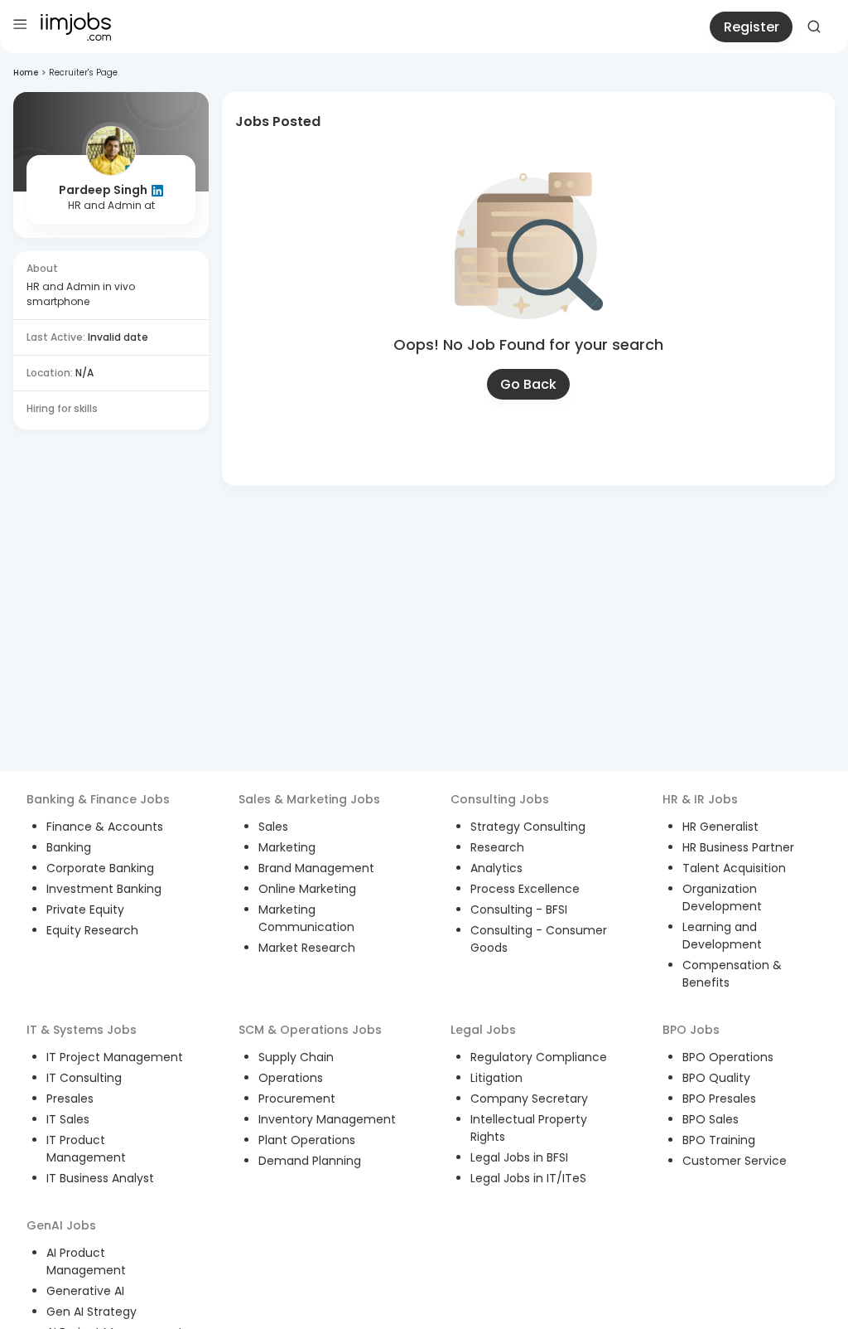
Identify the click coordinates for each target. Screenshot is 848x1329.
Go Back (528, 384)
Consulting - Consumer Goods (538, 939)
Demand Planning (309, 1160)
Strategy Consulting (527, 826)
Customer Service (734, 1160)
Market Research (306, 947)
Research (497, 847)
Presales (70, 1098)
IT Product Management (86, 1149)
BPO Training (718, 1140)
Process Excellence (525, 888)
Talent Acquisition (734, 868)
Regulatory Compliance (538, 1057)
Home (25, 72)
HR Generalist (720, 826)
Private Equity (85, 909)
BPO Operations (727, 1057)
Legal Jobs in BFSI (519, 1157)
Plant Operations (306, 1140)
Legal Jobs (483, 1029)
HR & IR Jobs (700, 799)
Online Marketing (307, 888)
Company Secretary (529, 1098)
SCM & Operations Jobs (310, 1029)
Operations (290, 1078)
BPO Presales (719, 1098)
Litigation (496, 1078)
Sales (273, 826)
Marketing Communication (306, 918)
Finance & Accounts (104, 826)
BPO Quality (716, 1078)
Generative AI (85, 1291)
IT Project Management (114, 1057)
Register (751, 26)
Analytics (496, 868)
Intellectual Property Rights (528, 1128)
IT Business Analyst (100, 1178)
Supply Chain (296, 1057)
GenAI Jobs (61, 1225)
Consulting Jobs (499, 799)
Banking (68, 847)
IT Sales (67, 1119)
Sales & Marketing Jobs (309, 799)
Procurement (296, 1098)
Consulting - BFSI (518, 909)
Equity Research (92, 930)
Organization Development (722, 897)
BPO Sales (710, 1119)
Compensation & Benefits (732, 974)
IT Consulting (84, 1078)
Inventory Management (327, 1119)
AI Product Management (86, 1261)
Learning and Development (722, 936)
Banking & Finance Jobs (98, 799)
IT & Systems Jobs (81, 1029)
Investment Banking (103, 888)
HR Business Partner (738, 847)
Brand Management (316, 868)
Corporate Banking (100, 868)
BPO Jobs (691, 1029)
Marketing (287, 847)
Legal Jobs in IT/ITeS (528, 1178)
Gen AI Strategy (91, 1311)
